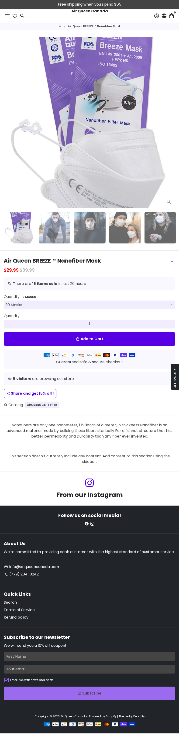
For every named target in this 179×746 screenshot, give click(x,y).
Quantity (12, 315)
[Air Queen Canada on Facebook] (87, 523)
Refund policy (16, 617)
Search (10, 602)
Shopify (111, 716)
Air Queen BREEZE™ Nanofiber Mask (94, 26)
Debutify (139, 716)
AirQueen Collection (42, 405)
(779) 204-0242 (21, 574)
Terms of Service (19, 610)
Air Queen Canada (73, 716)
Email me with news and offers (32, 680)
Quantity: (20, 296)
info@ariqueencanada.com (31, 566)
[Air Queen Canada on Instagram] (89, 483)
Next (170, 122)
